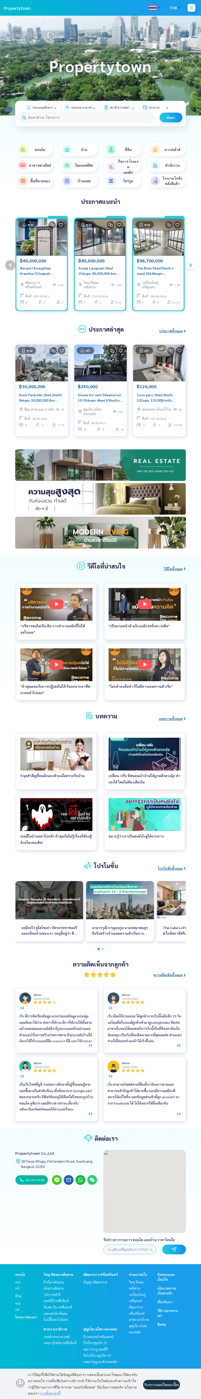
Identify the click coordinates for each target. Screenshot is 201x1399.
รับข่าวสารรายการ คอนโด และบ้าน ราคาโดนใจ (139, 1239)
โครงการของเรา (26, 1317)
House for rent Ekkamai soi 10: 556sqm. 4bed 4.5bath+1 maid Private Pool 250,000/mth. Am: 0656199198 (100, 398)
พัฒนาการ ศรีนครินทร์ (100, 1274)
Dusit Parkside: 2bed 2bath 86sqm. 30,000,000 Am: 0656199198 (40, 398)
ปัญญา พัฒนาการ (95, 1282)
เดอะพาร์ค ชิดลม (55, 1313)
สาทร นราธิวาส (55, 1329)
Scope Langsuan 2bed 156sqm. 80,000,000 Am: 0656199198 (97, 271)
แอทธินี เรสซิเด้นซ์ (56, 1300)
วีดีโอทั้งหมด (173, 569)
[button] (194, 65)
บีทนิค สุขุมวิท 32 (95, 1343)
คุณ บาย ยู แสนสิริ (95, 1349)
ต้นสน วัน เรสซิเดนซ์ (58, 1307)
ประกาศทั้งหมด (171, 331)
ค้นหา (171, 117)
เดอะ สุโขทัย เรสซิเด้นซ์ (60, 1343)
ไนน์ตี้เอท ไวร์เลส (56, 1319)
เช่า (17, 1288)
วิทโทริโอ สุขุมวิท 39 (97, 1355)
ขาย (18, 1282)
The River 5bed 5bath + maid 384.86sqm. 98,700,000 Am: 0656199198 (155, 271)
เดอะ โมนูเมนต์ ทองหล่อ (100, 1361)
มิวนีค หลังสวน (54, 1282)
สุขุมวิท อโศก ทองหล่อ (100, 1329)
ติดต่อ (161, 1324)
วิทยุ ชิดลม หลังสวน (58, 1274)
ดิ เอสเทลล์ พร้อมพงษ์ (98, 1336)
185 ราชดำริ (52, 1294)
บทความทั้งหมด (171, 718)
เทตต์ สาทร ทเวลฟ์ (57, 1336)
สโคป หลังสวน (54, 1288)
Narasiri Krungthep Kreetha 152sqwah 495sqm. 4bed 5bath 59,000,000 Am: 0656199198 (36, 271)
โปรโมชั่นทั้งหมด (170, 868)
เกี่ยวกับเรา (165, 1302)
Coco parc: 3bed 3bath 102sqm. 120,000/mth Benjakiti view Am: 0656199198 (155, 398)
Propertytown (17, 8)
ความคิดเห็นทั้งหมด (168, 975)
